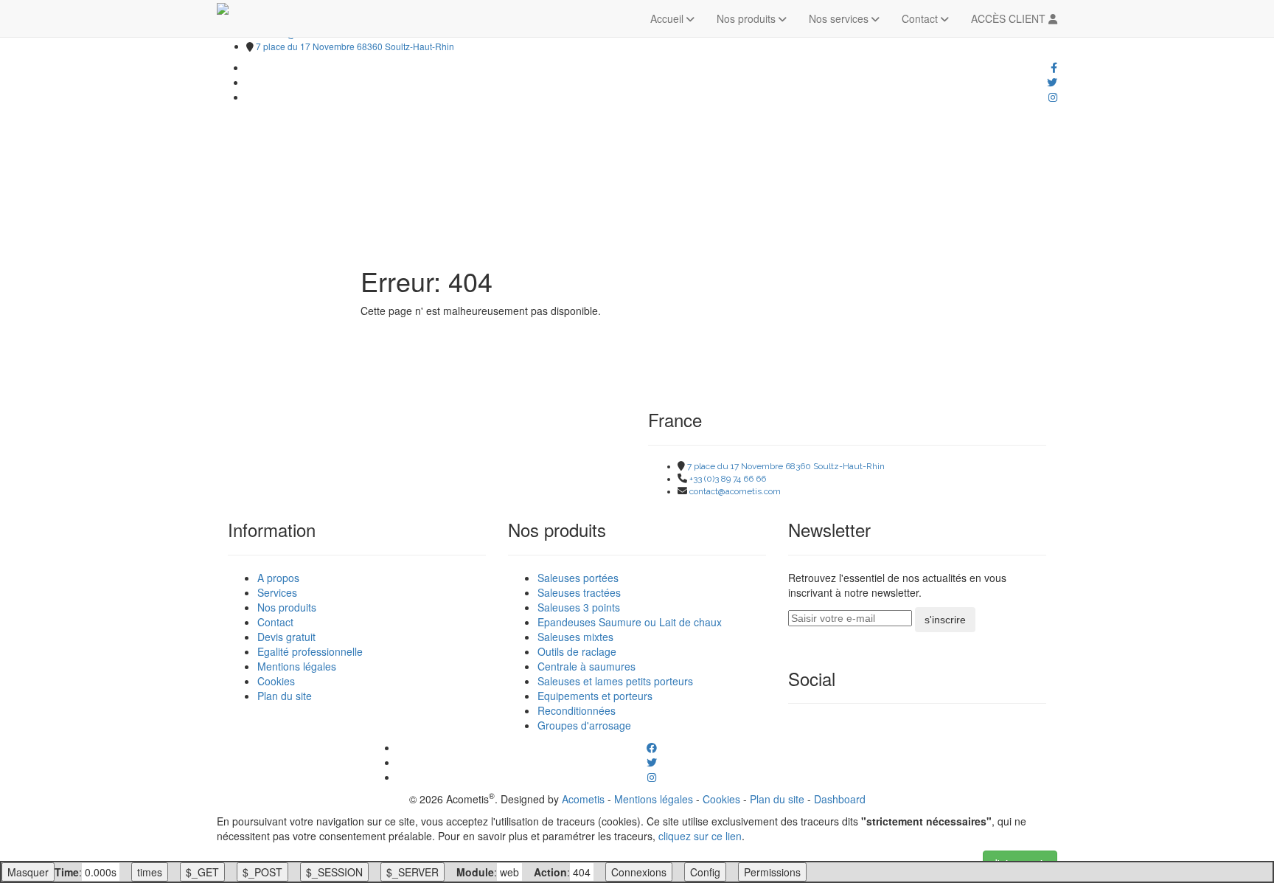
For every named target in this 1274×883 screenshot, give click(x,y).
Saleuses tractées (579, 592)
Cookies (276, 680)
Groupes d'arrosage (584, 725)
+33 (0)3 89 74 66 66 (727, 479)
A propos (278, 577)
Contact (921, 18)
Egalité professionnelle (310, 651)
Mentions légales (296, 666)
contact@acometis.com (735, 491)
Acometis (583, 799)
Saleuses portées (578, 577)
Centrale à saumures (586, 666)
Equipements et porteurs (594, 695)
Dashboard (840, 799)
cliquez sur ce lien (700, 835)
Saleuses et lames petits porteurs (615, 680)
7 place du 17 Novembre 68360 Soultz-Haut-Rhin (355, 46)
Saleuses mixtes (575, 636)
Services (277, 592)
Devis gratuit (286, 636)
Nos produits (748, 18)
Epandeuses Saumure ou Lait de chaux (629, 621)
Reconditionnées (576, 710)
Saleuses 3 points (578, 607)
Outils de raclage (576, 651)
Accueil (668, 18)
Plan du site (284, 695)
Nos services (840, 18)
